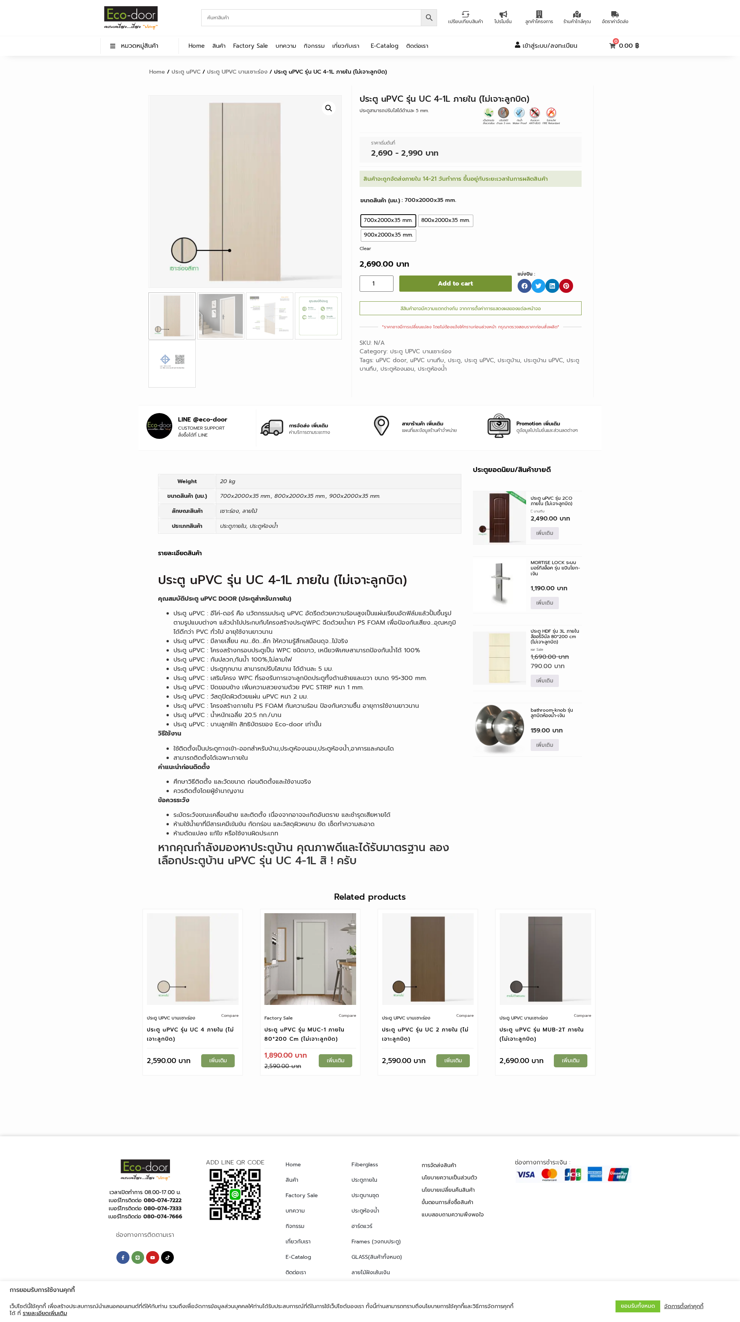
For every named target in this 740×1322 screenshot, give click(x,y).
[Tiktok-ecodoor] (167, 1257)
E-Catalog (385, 46)
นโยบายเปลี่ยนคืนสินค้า (448, 1190)
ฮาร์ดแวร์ (362, 1226)
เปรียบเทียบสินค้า (465, 21)
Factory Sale (250, 46)
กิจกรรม (314, 46)
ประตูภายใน (364, 1180)
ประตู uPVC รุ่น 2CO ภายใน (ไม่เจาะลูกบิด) (551, 501)
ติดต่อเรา (417, 46)
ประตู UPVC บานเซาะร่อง (237, 71)
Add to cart (455, 283)
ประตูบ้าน (509, 360)
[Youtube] (152, 1257)
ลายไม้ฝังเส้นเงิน (371, 1272)
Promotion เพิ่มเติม (538, 423)
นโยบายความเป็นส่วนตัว (449, 1178)
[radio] (388, 221)
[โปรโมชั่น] (503, 14)
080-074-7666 (162, 1217)
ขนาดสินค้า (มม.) (380, 200)
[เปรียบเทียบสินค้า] (465, 14)
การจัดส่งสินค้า (439, 1165)
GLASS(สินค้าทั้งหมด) (377, 1257)
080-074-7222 (163, 1200)
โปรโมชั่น (503, 21)
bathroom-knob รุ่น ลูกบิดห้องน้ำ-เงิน (552, 713)
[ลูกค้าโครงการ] (539, 14)
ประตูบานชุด (365, 1195)
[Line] (138, 1257)
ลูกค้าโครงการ (539, 21)
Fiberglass (365, 1165)
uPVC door (391, 360)
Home (196, 46)
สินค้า (218, 46)
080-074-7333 (163, 1208)
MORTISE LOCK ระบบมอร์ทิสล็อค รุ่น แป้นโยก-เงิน (555, 568)
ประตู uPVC (186, 71)
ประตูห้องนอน (397, 369)
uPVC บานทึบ (427, 360)
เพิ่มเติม (544, 533)
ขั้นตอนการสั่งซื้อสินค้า (447, 1202)
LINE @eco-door (202, 419)
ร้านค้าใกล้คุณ (577, 21)
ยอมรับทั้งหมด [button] (638, 1306)
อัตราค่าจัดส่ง (615, 21)
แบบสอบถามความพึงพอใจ (453, 1215)
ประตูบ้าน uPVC (543, 360)
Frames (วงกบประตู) (376, 1242)
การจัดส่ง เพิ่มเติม (308, 425)
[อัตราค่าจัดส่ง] (615, 14)
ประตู (454, 360)
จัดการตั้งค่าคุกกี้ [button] (683, 1306)
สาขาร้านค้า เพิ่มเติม (422, 423)
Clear (365, 248)
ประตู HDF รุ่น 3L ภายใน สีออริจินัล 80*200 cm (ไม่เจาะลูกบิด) (555, 637)
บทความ (286, 46)
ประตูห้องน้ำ (432, 369)
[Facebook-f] (123, 1257)
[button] (329, 108)
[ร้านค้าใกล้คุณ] (577, 14)
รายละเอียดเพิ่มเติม (45, 1313)
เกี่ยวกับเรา (345, 46)
